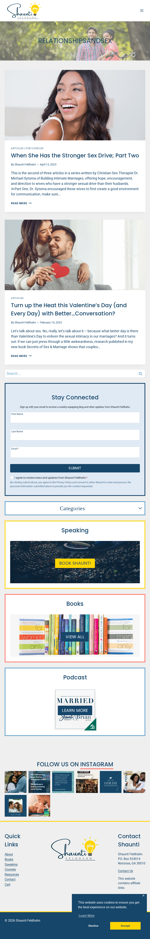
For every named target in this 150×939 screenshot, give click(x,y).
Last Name (17, 431)
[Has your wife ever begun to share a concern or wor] (16, 782)
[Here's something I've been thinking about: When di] (39, 782)
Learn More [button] (87, 915)
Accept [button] (125, 925)
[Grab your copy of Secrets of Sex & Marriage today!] (63, 782)
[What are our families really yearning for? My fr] (87, 782)
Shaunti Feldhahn (25, 164)
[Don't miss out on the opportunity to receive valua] (111, 782)
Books (9, 859)
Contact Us (125, 871)
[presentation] (75, 105)
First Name (17, 414)
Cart (7, 884)
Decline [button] (93, 925)
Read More (21, 203)
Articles (17, 148)
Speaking (11, 864)
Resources (12, 874)
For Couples (35, 148)
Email (15, 448)
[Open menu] (141, 11)
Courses (10, 869)
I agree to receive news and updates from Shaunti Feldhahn (51, 477)
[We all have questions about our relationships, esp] (39, 806)
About (9, 854)
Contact (10, 879)
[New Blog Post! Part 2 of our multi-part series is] (134, 782)
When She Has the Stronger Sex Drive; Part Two (75, 155)
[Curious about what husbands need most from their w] (16, 806)
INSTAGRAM (96, 764)
